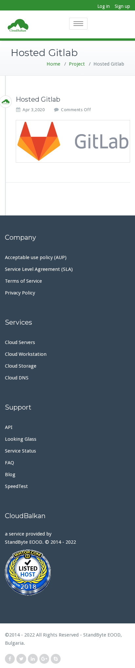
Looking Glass (20, 439)
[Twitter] (21, 659)
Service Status (20, 451)
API (8, 427)
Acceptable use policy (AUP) (36, 257)
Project (77, 64)
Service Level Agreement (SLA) (39, 269)
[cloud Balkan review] (67, 573)
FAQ (9, 463)
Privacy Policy (20, 293)
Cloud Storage (20, 366)
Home (53, 64)
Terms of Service (23, 281)
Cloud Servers (20, 342)
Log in (103, 6)
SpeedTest (16, 486)
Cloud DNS (17, 378)
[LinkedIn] (33, 659)
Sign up (122, 6)
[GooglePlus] (44, 659)
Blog (10, 474)
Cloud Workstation (26, 354)
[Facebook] (10, 659)
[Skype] (56, 659)
